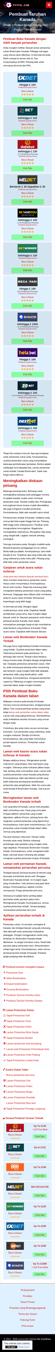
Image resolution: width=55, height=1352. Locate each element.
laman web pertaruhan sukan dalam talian (28, 712)
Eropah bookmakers (16, 984)
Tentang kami (27, 1290)
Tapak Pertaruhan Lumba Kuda (22, 1060)
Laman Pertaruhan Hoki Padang (23, 1055)
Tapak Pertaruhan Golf (18, 1015)
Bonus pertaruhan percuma (20, 1075)
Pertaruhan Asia (14, 972)
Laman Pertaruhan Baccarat (20, 1103)
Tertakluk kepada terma (27, 87)
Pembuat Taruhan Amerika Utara (23, 995)
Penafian (27, 1296)
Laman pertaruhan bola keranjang (24, 1043)
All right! (11, 1347)
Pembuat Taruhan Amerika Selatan (24, 1000)
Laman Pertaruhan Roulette (20, 1097)
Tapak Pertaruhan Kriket (18, 1026)
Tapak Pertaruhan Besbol (19, 1038)
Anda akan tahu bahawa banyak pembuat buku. (26, 576)
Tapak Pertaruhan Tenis (18, 1021)
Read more (23, 1347)
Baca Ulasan (27, 91)
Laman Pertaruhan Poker (19, 1086)
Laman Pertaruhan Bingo (19, 1092)
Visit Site (27, 99)
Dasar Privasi (28, 1302)
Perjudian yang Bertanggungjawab (27, 1308)
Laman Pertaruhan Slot (18, 1080)
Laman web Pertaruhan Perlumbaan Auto (27, 1049)
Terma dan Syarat (27, 1314)
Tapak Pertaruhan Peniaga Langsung (25, 1108)
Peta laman (27, 1326)
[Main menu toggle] (49, 5)
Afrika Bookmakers (16, 978)
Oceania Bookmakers (17, 989)
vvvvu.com (23, 1339)
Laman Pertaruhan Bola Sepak (22, 1032)
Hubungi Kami (27, 1320)
